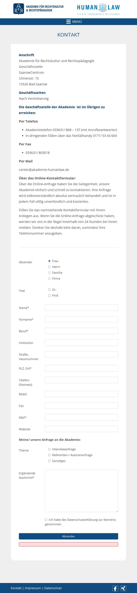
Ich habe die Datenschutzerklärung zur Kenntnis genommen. (80, 522)
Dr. (54, 290)
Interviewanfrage (64, 449)
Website (24, 429)
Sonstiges (59, 461)
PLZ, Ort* (25, 368)
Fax (21, 406)
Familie (57, 273)
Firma (56, 278)
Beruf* (23, 331)
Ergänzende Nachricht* (27, 475)
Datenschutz (53, 588)
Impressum (33, 588)
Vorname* (26, 319)
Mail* (23, 417)
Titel (22, 291)
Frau (55, 261)
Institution (26, 343)
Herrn (56, 267)
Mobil (23, 394)
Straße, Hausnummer (28, 356)
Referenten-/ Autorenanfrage (72, 455)
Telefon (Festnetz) (25, 382)
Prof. (55, 295)
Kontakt (16, 588)
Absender (25, 262)
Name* (24, 308)
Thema (24, 450)
